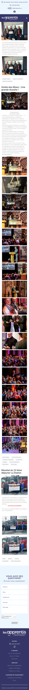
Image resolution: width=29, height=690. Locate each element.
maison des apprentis (7, 81)
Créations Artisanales (14, 668)
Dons (14, 680)
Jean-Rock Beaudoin (16, 457)
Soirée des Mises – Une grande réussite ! (13, 88)
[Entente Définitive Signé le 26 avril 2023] (14, 30)
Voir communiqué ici (7, 154)
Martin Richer (5, 464)
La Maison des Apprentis (8, 459)
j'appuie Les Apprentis (18, 78)
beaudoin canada (6, 78)
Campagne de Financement (14, 677)
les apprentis (19, 459)
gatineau (10, 558)
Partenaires (14, 659)
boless (4, 558)
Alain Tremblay (6, 457)
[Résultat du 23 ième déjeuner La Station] (14, 485)
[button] (27, 18)
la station (17, 558)
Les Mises (5, 462)
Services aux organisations (14, 665)
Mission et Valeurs (14, 656)
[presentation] (9, 616)
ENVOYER (14, 622)
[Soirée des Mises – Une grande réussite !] (14, 100)
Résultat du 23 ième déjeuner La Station (11, 471)
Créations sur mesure (14, 671)
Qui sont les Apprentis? (14, 653)
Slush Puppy (14, 464)
